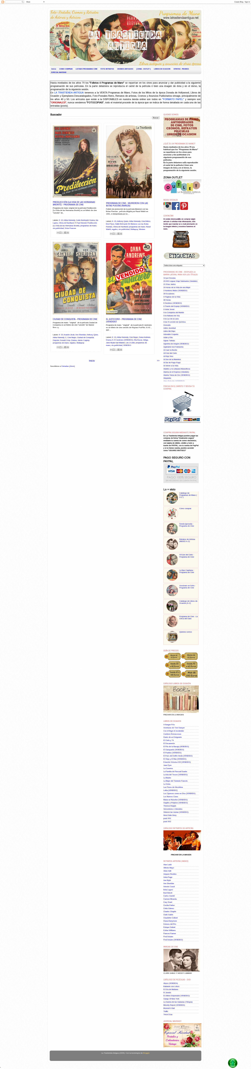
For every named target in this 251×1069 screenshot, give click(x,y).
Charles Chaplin (169, 912)
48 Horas (167, 300)
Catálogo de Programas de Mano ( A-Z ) (188, 495)
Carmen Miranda (170, 899)
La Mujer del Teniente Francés (175, 781)
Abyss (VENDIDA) (170, 983)
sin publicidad (58, 228)
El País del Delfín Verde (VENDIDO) (178, 756)
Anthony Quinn (122, 221)
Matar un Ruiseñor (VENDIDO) (175, 800)
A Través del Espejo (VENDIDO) (176, 306)
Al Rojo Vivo (168, 356)
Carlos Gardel (169, 896)
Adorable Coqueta (170, 334)
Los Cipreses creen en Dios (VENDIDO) (179, 793)
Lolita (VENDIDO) (170, 790)
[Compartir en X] (63, 232)
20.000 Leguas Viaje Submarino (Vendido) (180, 281)
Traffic (165, 1011)
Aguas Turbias (169, 341)
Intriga (145, 340)
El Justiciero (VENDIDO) (123, 340)
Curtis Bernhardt (82, 220)
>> (158, 360)
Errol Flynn (110, 224)
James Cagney (83, 340)
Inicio (53, 69)
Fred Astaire (168, 937)
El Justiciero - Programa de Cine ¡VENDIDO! (124, 320)
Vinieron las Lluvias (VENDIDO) (176, 812)
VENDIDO (127, 345)
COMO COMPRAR (66, 69)
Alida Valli (167, 871)
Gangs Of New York (171, 999)
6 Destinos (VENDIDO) (172, 303)
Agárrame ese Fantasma (173, 347)
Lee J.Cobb (130, 343)
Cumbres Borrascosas (172, 734)
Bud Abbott (167, 893)
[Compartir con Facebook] (65, 232)
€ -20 (114, 221)
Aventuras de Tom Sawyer (174, 728)
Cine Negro (71, 337)
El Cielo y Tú (168, 740)
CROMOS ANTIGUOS (125, 69)
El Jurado (167, 993)
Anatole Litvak (69, 335)
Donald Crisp (65, 340)
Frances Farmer (169, 933)
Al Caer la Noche (170, 350)
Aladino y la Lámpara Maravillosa (176, 369)
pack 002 (167, 822)
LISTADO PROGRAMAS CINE (86, 69)
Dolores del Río (169, 924)
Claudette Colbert (170, 918)
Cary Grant (167, 902)
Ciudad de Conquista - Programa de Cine (75, 319)
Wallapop (134, 229)
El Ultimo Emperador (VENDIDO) (176, 996)
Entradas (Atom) (68, 366)
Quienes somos (185, 632)
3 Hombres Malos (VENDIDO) (175, 291)
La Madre (167, 778)
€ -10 (61, 220)
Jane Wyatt (110, 343)
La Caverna (168, 768)
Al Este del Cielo (170, 353)
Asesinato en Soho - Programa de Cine (187, 587)
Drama (92, 220)
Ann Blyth (167, 880)
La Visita (166, 784)
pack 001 (167, 818)
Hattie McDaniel (121, 224)
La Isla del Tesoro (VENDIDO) (175, 775)
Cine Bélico (145, 221)
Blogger (146, 1053)
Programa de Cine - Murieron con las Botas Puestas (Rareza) (127, 204)
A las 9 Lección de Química (174, 322)
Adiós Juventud (169, 328)
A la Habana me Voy (171, 316)
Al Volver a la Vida (170, 366)
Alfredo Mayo (168, 868)
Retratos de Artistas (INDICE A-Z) (187, 540)
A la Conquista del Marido (173, 312)
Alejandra (167, 378)
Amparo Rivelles (169, 874)
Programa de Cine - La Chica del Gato (188, 617)
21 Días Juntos (169, 284)
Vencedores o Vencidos (172, 809)
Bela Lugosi (168, 890)
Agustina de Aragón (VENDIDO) (176, 344)
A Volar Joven (168, 309)
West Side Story (169, 815)
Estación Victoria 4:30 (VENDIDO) (177, 762)
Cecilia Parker (169, 905)
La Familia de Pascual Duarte (175, 771)
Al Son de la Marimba (172, 359)
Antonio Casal (169, 887)
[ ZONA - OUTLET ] (143, 69)
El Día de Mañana (170, 989)
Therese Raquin (169, 806)
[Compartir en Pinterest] (68, 232)
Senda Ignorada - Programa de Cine (186, 525)
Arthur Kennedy (69, 220)
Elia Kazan (138, 340)
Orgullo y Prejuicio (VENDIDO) (175, 803)
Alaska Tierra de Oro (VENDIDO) (176, 375)
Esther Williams (169, 930)
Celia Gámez (168, 908)
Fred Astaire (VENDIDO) (173, 940)
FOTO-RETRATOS (107, 69)
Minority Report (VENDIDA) (174, 1005)
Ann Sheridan (80, 335)
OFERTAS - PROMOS (181, 69)
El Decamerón (169, 743)
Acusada (166, 325)
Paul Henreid (82, 223)
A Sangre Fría (169, 725)
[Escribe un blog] (60, 232)
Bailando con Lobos (171, 986)
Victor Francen (70, 228)
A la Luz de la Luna (171, 319)
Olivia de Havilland (66, 223)
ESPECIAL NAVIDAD (58, 72)
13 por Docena (169, 278)
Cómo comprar (185, 508)
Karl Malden (120, 343)
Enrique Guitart (169, 927)
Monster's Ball (169, 1008)
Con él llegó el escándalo (173, 731)
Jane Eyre (167, 765)
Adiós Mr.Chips (169, 331)
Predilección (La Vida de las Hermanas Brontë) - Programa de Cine (74, 203)
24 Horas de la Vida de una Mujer (176, 287)
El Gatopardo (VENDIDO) (173, 750)
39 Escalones (168, 294)
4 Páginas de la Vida (171, 297)
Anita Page (167, 877)
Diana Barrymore (170, 921)
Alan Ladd (167, 865)
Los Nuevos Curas (170, 797)
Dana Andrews (144, 337)
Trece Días (167, 1014)
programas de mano (88, 226)
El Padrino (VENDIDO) (172, 753)
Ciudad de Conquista (85, 337)
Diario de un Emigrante (172, 737)
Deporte (56, 340)
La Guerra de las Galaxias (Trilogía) (178, 1002)
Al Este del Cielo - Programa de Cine (186, 556)
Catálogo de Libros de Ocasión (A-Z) (188, 602)
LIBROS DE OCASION (162, 69)
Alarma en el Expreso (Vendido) (176, 372)
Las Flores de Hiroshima (173, 787)
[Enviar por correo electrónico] (58, 232)
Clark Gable (168, 915)
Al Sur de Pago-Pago (172, 363)
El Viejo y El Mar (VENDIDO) (174, 759)
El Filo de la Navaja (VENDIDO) (176, 747)
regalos (115, 229)
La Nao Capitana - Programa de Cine (186, 571)
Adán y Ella (168, 337)
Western (142, 229)
